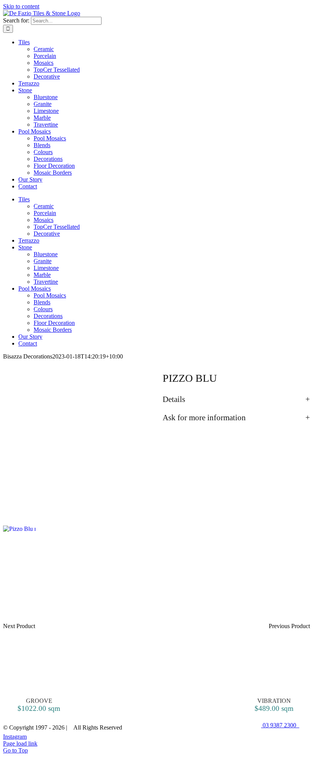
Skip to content (21, 6)
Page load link (20, 743)
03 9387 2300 (280, 725)
